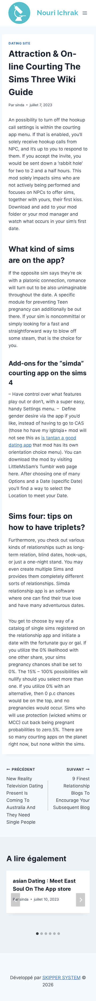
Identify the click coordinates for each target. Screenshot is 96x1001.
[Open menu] (85, 13)
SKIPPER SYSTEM (61, 977)
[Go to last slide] (15, 900)
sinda (19, 105)
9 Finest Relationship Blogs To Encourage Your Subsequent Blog (71, 788)
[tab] (37, 933)
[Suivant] (80, 900)
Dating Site (19, 43)
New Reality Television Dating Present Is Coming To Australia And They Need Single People (24, 796)
